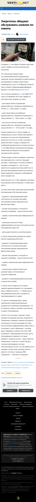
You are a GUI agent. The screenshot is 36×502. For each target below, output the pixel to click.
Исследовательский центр (18, 424)
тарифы (17, 373)
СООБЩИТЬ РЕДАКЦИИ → (18, 459)
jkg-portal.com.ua (23, 90)
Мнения (18, 418)
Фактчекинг (14, 404)
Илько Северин (24, 34)
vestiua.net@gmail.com (18, 461)
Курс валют (18, 426)
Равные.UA (18, 421)
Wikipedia (19, 473)
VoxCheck (15, 444)
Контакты (6, 404)
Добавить (10, 390)
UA (3, 39)
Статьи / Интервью (18, 415)
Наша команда (28, 402)
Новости (18, 413)
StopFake (10, 444)
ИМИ (12, 441)
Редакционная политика (15, 402)
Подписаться (26, 390)
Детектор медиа (18, 441)
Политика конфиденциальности (11, 406)
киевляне (9, 373)
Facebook (14, 473)
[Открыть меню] (1, 8)
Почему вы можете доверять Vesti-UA (11, 377)
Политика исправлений (26, 404)
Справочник (18, 429)
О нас (5, 402)
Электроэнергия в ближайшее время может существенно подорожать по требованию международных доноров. (17, 364)
